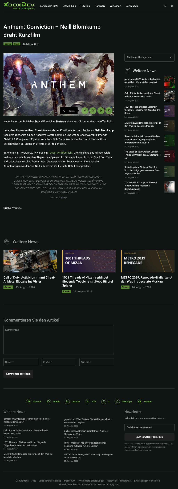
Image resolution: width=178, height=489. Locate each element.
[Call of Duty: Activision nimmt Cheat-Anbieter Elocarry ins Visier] (169, 96)
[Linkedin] (67, 401)
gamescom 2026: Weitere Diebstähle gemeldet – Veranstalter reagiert (142, 80)
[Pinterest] (100, 110)
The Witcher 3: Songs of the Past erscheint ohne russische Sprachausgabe (140, 185)
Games (8, 43)
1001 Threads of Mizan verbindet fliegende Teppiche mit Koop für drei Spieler (142, 110)
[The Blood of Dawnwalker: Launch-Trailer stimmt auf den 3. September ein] (169, 156)
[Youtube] (172, 6)
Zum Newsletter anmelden (149, 437)
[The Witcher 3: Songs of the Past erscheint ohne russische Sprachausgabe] (169, 187)
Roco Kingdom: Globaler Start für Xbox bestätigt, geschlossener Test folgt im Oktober (142, 170)
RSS (94, 401)
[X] (165, 6)
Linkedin (75, 401)
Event (66, 291)
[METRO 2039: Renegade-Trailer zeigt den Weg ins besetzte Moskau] (169, 126)
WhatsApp (127, 401)
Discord (37, 401)
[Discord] (28, 401)
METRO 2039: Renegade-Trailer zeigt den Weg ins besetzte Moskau (142, 124)
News (16, 43)
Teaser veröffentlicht (60, 153)
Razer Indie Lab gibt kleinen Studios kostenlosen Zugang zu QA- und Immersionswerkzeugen (142, 139)
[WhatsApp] (108, 110)
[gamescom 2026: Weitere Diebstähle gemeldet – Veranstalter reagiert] (169, 82)
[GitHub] (48, 401)
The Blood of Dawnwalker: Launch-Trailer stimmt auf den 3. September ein (142, 155)
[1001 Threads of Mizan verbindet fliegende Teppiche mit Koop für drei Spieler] (169, 111)
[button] (91, 481)
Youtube (148, 401)
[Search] (171, 57)
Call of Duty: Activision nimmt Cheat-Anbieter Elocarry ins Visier (142, 95)
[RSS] (87, 401)
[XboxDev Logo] (19, 6)
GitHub (56, 401)
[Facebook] (84, 110)
